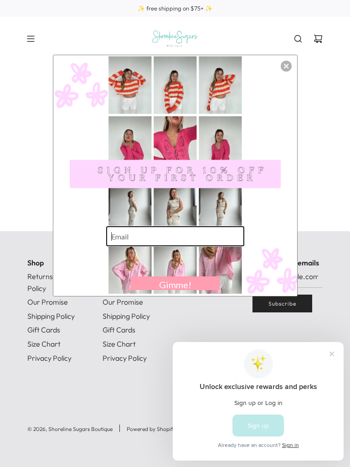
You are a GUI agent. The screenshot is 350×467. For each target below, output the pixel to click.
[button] (286, 66)
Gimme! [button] (175, 284)
